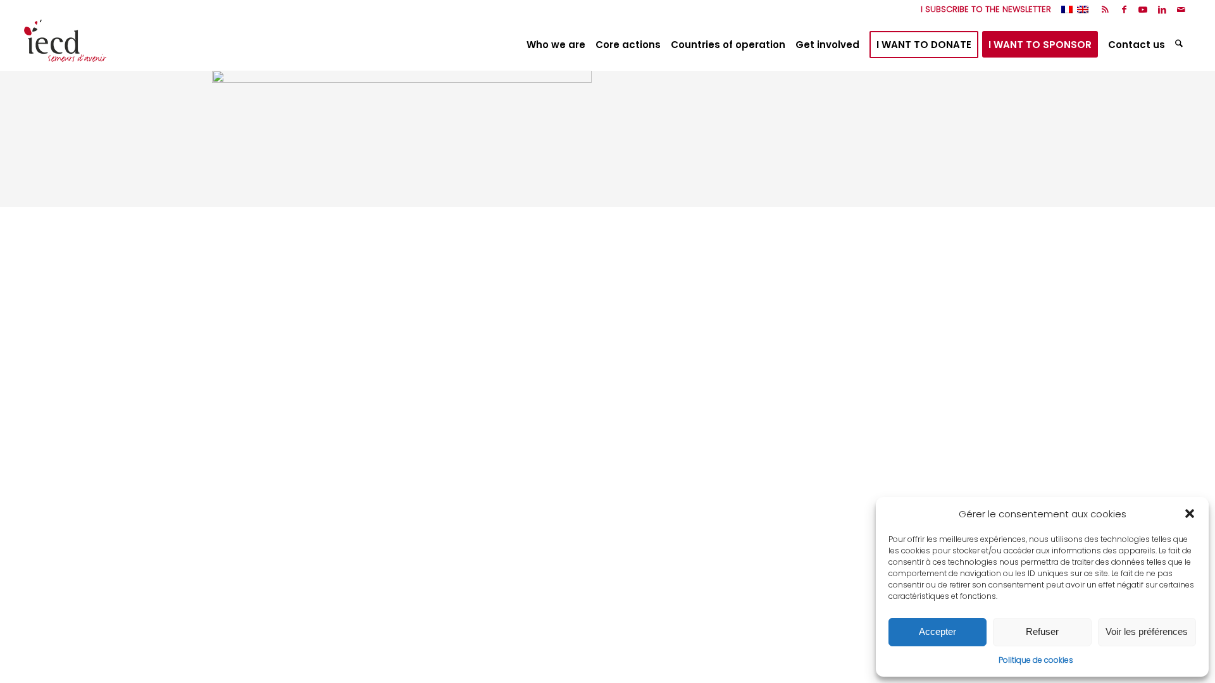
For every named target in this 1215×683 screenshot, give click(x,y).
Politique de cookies (1036, 660)
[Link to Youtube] (1143, 9)
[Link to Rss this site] (1105, 9)
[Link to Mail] (1181, 9)
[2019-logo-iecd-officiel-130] (65, 45)
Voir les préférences (1147, 631)
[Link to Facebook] (1124, 9)
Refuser (1042, 631)
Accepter (937, 631)
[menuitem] (982, 9)
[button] (1189, 513)
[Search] (1180, 45)
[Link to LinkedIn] (1162, 9)
